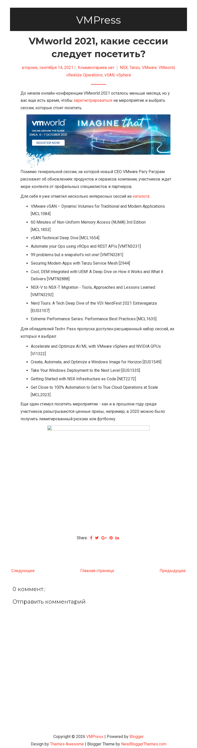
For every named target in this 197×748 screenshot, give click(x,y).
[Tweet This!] (97, 537)
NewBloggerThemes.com (143, 744)
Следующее (23, 570)
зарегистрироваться (93, 100)
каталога (141, 196)
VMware (149, 67)
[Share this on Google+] (104, 537)
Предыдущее (173, 570)
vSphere (123, 75)
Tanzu (135, 67)
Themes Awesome (67, 744)
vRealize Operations (84, 75)
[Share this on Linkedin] (117, 537)
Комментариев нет (96, 67)
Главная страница (97, 570)
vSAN (109, 75)
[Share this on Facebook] (91, 537)
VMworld (167, 67)
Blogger (137, 736)
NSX (124, 67)
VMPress (98, 20)
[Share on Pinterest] (111, 537)
